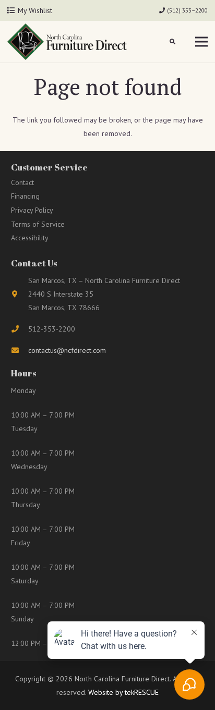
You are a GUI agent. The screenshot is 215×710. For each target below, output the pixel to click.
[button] (173, 42)
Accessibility (30, 237)
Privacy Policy (32, 210)
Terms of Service (38, 224)
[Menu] (201, 42)
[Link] (67, 41)
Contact (22, 182)
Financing (25, 196)
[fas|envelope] (19, 350)
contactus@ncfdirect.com (67, 350)
